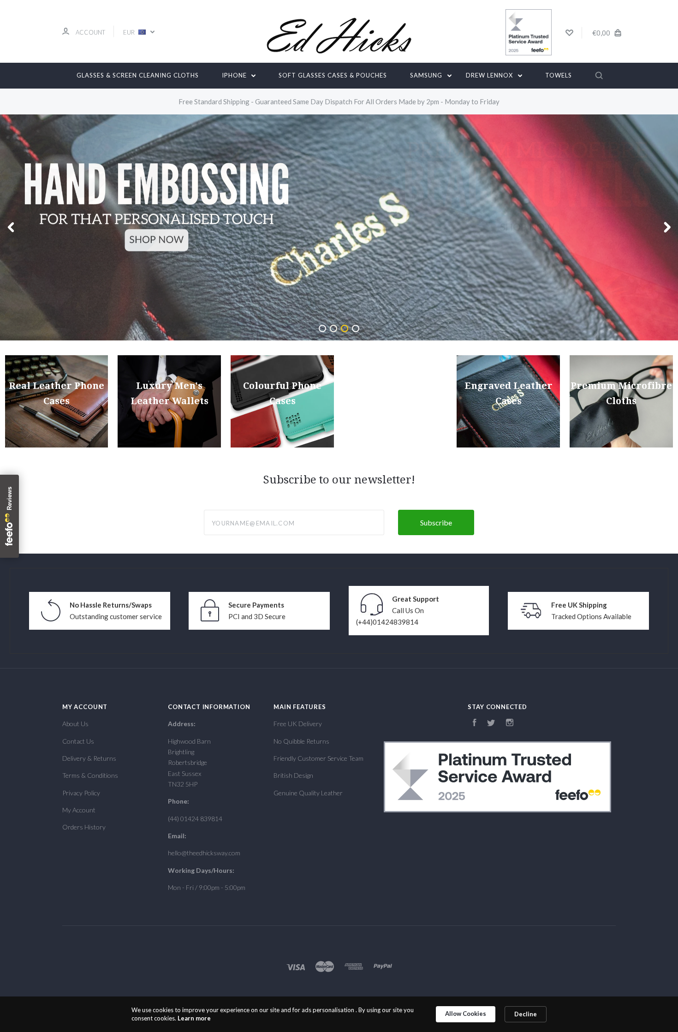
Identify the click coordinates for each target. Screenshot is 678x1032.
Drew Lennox (490, 75)
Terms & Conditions (90, 775)
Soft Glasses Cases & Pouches (333, 75)
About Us (75, 724)
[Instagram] (509, 724)
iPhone (235, 75)
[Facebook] (474, 724)
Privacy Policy (81, 793)
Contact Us (78, 741)
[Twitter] (491, 724)
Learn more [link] (194, 1018)
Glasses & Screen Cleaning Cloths (138, 75)
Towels (558, 75)
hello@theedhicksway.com (204, 853)
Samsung (427, 75)
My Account (78, 810)
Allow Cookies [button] (465, 1013)
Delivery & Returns (89, 758)
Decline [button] (525, 1014)
